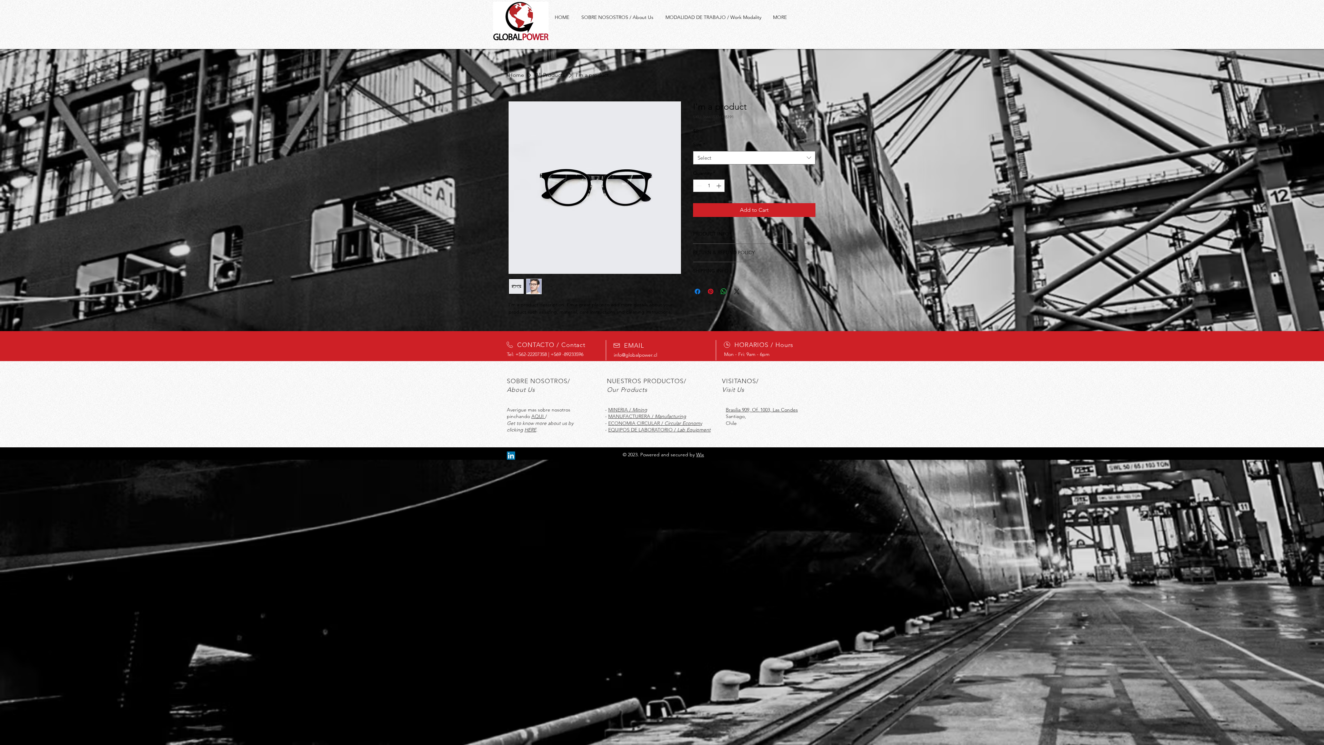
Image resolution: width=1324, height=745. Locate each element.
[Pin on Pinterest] (710, 291)
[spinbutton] (709, 186)
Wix (700, 454)
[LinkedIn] (511, 455)
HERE (530, 430)
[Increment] (719, 186)
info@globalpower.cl (635, 355)
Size (699, 144)
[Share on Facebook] (697, 291)
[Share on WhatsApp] (724, 291)
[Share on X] (737, 291)
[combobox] (754, 158)
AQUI (538, 416)
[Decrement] (698, 186)
